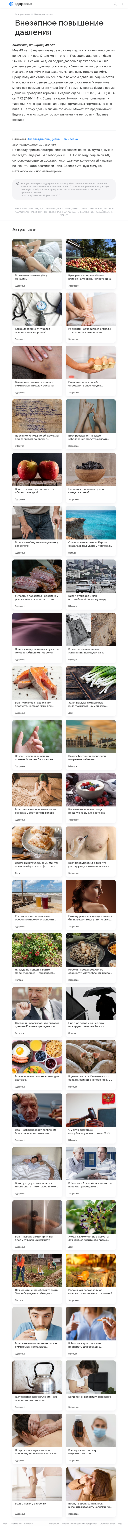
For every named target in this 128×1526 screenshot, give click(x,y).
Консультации (22, 14)
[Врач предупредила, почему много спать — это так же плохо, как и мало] (37, 1172)
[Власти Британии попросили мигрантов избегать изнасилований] (91, 745)
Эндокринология (43, 14)
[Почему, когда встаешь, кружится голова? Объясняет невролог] (37, 638)
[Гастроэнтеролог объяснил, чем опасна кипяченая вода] (37, 1385)
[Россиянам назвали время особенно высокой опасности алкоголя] (37, 905)
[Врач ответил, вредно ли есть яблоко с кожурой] (37, 478)
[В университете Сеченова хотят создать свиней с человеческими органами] (91, 1065)
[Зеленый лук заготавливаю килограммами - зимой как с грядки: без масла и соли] (91, 691)
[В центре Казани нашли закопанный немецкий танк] (91, 638)
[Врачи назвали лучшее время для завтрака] (37, 1065)
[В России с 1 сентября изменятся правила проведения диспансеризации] (91, 1172)
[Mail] (11, 4)
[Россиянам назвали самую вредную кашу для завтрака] (91, 798)
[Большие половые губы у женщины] (37, 264)
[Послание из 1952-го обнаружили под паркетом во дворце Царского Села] (37, 424)
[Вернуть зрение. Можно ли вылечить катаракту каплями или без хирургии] (91, 1492)
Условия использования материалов (79, 1523)
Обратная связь (107, 1523)
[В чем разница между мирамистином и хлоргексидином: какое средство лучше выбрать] (91, 1439)
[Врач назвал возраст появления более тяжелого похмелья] (37, 1118)
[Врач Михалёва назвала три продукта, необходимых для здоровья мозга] (37, 691)
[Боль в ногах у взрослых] (37, 1492)
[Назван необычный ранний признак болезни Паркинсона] (37, 745)
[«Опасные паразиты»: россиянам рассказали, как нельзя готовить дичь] (37, 585)
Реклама (28, 1523)
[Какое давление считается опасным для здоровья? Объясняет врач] (37, 318)
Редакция (54, 1523)
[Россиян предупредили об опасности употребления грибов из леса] (91, 958)
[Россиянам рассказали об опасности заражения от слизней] (91, 1279)
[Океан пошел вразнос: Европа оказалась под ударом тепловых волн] (91, 531)
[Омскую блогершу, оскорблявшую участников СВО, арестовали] (91, 1118)
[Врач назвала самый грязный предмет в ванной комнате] (37, 1225)
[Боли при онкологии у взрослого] (91, 1385)
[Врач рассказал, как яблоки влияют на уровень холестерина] (91, 264)
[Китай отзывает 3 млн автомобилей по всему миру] (91, 585)
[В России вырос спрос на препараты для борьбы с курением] (91, 1332)
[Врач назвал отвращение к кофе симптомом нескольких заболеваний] (37, 1332)
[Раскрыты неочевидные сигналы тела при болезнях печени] (91, 318)
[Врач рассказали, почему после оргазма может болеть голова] (37, 798)
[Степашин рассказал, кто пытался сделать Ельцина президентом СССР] (37, 1012)
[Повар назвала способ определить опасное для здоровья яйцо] (91, 371)
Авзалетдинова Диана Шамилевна (52, 139)
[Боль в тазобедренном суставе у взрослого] (37, 531)
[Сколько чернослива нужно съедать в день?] (91, 478)
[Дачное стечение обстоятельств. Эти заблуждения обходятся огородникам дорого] (37, 1279)
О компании (16, 1523)
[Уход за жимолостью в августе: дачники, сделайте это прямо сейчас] (91, 1225)
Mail (5, 1523)
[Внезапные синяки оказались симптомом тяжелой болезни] (37, 371)
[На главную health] (22, 4)
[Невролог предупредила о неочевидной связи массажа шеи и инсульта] (37, 1439)
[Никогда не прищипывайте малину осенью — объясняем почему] (37, 958)
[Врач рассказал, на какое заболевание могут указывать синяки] (91, 424)
